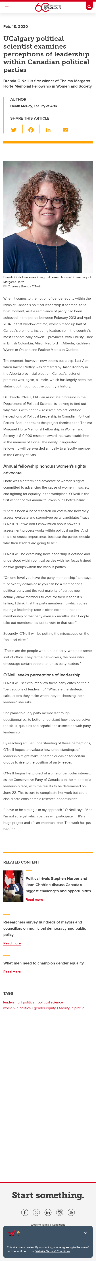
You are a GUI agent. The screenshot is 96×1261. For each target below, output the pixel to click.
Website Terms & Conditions (52, 1251)
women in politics (17, 1008)
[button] (16, 129)
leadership (11, 1002)
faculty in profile (71, 1008)
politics (28, 1002)
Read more (34, 899)
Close (85, 1236)
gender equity (45, 1008)
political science (50, 1002)
